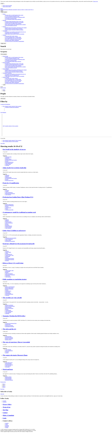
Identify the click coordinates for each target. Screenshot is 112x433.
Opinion (4, 35)
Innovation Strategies (9, 337)
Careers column (8, 240)
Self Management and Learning (11, 160)
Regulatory (7, 224)
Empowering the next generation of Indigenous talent (15, 17)
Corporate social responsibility (10, 238)
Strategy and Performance (10, 286)
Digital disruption (8, 377)
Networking (7, 366)
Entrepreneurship (8, 156)
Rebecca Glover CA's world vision (13, 263)
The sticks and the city (9, 329)
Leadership (7, 157)
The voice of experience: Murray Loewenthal (16, 342)
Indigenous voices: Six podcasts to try (12, 32)
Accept (2, 3)
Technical (7, 219)
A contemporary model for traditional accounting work (19, 212)
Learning (6, 191)
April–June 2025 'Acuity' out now (11, 36)
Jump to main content (7, 6)
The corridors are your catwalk (12, 297)
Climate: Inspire (8, 252)
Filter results (3, 98)
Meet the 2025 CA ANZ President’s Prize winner (14, 15)
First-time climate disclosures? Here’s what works (14, 21)
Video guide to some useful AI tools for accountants (14, 33)
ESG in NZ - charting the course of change (13, 39)
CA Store (26, 9)
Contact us (19, 9)
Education (7, 190)
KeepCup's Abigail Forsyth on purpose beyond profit (18, 243)
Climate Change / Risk (9, 255)
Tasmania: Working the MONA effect (14, 316)
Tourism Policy (8, 324)
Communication (8, 207)
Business (4, 20)
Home (1, 8)
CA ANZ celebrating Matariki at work (12, 16)
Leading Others (8, 164)
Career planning (8, 194)
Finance (4, 26)
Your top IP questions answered (11, 25)
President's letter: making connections (12, 40)
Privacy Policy (7, 404)
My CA (32, 9)
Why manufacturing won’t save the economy (13, 38)
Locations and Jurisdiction (5, 104)
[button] (3, 12)
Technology (5, 30)
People (4, 14)
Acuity (29, 9)
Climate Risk (7, 275)
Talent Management (8, 163)
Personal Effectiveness (9, 162)
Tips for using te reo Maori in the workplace (13, 23)
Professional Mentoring (9, 205)
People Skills (7, 292)
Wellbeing (7, 176)
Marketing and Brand (9, 305)
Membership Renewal (4, 9)
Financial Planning (8, 225)
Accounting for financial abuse (10, 18)
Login (2, 10)
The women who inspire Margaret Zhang (15, 355)
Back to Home (3, 87)
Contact (5, 412)
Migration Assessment (13, 9)
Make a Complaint (8, 415)
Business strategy (8, 158)
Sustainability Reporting (9, 258)
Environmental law (8, 254)
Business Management (9, 204)
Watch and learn (8, 369)
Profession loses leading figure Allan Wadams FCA (18, 197)
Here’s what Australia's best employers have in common (15, 24)
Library (22, 9)
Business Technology (9, 338)
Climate (6, 253)
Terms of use (95, 1)
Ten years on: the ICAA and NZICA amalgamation (14, 41)
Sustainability (7, 256)
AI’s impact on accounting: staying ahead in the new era (15, 31)
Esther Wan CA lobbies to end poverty (14, 230)
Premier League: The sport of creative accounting (14, 29)
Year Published (3, 112)
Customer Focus (8, 290)
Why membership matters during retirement (13, 19)
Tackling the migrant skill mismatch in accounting (14, 22)
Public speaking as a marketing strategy (15, 279)
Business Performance (9, 288)
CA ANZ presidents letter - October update (13, 37)
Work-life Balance (8, 227)
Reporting (7, 260)
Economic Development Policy (11, 323)
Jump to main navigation (7, 5)
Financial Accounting (9, 325)
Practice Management (9, 294)
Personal (6, 161)
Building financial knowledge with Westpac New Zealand (15, 27)
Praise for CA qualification (11, 183)
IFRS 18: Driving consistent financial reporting (13, 28)
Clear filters (2, 143)
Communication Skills (9, 209)
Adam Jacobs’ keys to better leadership (14, 167)
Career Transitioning (9, 192)
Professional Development (10, 193)
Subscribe (2, 393)
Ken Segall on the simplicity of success (14, 149)
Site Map (5, 410)
